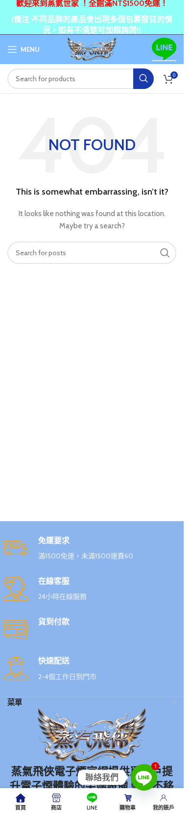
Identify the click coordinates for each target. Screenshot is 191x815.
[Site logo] (92, 48)
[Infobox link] (92, 549)
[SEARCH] (143, 78)
